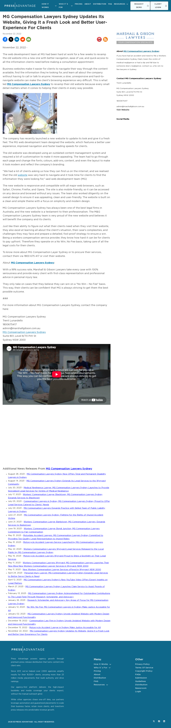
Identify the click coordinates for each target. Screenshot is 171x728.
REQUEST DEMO (139, 5)
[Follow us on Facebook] (159, 721)
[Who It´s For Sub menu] (72, 6)
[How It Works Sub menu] (56, 6)
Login (138, 691)
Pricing (78, 4)
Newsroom (140, 688)
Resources (119, 4)
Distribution (99, 4)
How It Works (45, 5)
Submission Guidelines (141, 679)
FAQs (138, 674)
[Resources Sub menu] (127, 4)
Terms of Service (144, 668)
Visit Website (122, 110)
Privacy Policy (142, 664)
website (22, 175)
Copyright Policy (143, 671)
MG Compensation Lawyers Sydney (32, 263)
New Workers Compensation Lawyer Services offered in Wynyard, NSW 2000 (62, 569)
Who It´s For (63, 5)
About (87, 4)
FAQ (110, 4)
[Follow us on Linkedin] (164, 721)
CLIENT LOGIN (158, 5)
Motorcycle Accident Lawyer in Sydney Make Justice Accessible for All (65, 627)
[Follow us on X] (154, 721)
